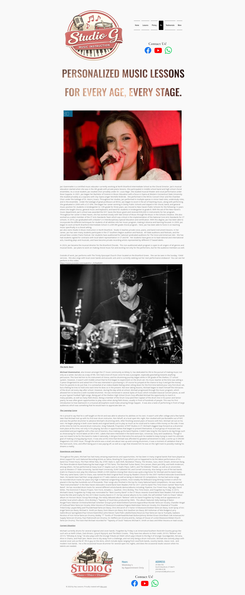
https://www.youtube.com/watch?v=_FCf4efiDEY (81, 263)
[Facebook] (148, 50)
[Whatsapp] (168, 50)
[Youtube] (158, 50)
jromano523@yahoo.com (165, 571)
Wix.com (103, 586)
